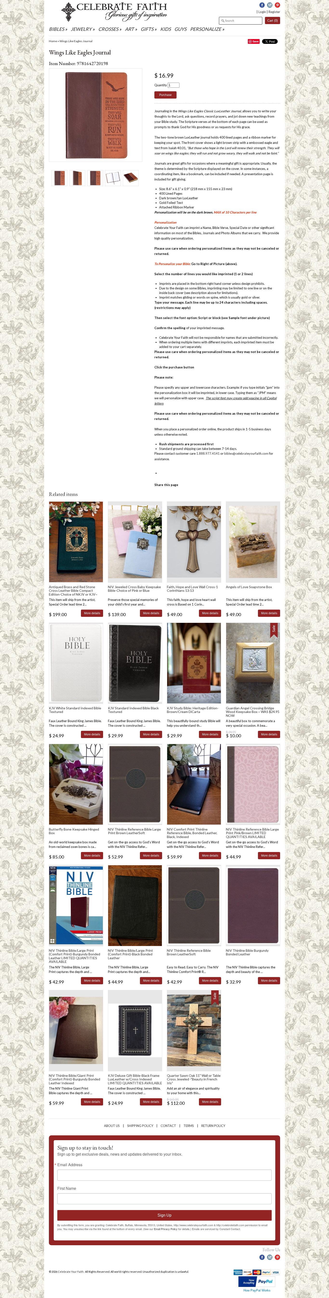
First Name (66, 1188)
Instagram (269, 5)
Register (274, 12)
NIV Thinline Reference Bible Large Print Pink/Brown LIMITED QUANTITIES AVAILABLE (252, 833)
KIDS (165, 29)
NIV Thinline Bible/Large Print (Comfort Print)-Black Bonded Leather (130, 954)
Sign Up (164, 1215)
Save (256, 41)
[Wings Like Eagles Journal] (59, 178)
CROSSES (108, 29)
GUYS (180, 29)
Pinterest (277, 5)
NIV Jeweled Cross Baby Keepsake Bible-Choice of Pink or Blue (134, 588)
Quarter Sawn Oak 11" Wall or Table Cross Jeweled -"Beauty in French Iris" (194, 1079)
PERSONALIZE (206, 29)
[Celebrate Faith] (114, 20)
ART (129, 29)
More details (92, 613)
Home (53, 41)
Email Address (69, 1165)
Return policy (213, 1126)
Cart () (272, 20)
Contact (168, 1126)
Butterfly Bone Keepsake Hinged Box (74, 831)
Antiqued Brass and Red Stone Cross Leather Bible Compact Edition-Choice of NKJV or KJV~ (73, 590)
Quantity (160, 85)
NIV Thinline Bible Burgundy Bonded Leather (247, 952)
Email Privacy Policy (166, 1229)
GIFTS (147, 29)
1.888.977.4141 (208, 453)
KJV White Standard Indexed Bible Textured (75, 710)
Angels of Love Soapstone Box (249, 587)
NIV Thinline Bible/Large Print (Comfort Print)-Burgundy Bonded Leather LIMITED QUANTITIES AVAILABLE (74, 956)
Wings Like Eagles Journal (75, 41)
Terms (189, 1126)
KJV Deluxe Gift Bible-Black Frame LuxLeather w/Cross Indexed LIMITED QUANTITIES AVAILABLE (135, 1079)
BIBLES (56, 29)
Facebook (262, 5)
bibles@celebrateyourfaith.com (246, 453)
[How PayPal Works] (256, 1285)
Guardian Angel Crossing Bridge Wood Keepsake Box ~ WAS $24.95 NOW (252, 712)
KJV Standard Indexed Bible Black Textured (133, 710)
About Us (112, 1126)
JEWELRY (81, 29)
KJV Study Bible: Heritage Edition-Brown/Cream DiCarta (192, 710)
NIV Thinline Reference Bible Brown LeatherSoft (189, 952)
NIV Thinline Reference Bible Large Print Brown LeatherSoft (134, 831)
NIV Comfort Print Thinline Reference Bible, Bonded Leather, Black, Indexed (192, 833)
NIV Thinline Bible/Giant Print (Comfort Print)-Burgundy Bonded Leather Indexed (74, 1079)
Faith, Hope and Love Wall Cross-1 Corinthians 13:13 (192, 588)
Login (262, 12)
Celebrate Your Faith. (71, 1271)
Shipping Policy (140, 1126)
